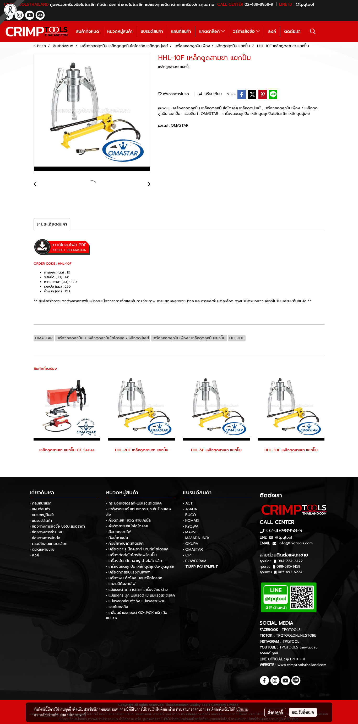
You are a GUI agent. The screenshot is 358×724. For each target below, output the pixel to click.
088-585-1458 (288, 566)
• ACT (188, 503)
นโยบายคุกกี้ (76, 714)
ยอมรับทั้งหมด (303, 712)
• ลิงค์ (34, 555)
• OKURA (190, 543)
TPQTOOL (291, 641)
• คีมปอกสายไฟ (118, 532)
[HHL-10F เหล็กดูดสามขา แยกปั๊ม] (92, 114)
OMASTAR (179, 125)
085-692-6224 (290, 572)
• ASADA (190, 509)
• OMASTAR (193, 549)
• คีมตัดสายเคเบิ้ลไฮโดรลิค (127, 526)
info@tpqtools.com (296, 543)
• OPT (188, 555)
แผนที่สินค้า (181, 31)
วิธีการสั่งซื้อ (244, 31)
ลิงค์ (272, 31)
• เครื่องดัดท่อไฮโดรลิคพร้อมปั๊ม (131, 555)
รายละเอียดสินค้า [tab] (51, 224)
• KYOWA (190, 526)
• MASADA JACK (196, 538)
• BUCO (189, 515)
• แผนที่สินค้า (40, 509)
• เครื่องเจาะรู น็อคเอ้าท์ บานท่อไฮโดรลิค (137, 549)
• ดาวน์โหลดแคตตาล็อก (48, 543)
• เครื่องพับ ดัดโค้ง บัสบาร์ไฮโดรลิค (134, 578)
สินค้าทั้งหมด (87, 31)
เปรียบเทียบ (212, 94)
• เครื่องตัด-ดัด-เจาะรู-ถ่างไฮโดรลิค (134, 561)
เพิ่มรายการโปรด (175, 94)
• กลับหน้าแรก (40, 503)
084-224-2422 (290, 561)
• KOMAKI (191, 520)
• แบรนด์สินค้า (41, 520)
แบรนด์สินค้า (152, 31)
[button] (313, 31)
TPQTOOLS (291, 629)
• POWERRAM (194, 561)
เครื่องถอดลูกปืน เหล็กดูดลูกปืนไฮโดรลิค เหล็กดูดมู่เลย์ (217, 108)
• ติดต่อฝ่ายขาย (42, 549)
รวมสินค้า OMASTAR (202, 113)
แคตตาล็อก (210, 31)
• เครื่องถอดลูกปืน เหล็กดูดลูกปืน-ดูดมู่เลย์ (140, 566)
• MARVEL (191, 532)
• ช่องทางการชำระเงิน (46, 532)
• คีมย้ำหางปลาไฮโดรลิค (125, 543)
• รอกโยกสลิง (117, 607)
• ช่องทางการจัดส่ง (45, 538)
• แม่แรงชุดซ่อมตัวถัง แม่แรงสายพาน (135, 601)
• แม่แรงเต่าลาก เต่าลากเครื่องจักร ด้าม (137, 589)
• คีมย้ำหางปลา (117, 537)
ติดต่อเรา (292, 31)
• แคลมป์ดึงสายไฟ (120, 584)
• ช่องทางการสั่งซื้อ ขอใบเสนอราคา (57, 526)
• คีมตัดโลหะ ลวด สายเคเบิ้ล (128, 520)
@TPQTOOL (296, 659)
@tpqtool (283, 537)
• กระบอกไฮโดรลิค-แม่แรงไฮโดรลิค (134, 503)
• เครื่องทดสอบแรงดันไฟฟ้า (128, 572)
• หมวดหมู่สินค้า (42, 515)
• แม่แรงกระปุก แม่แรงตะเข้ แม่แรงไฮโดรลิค (140, 595)
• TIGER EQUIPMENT (200, 567)
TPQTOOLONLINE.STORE (296, 635)
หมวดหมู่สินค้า (120, 31)
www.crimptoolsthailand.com (302, 664)
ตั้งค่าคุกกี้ (275, 712)
